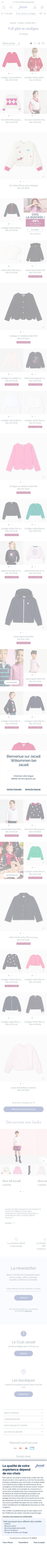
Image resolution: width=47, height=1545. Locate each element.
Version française (14, 789)
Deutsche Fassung (32, 789)
